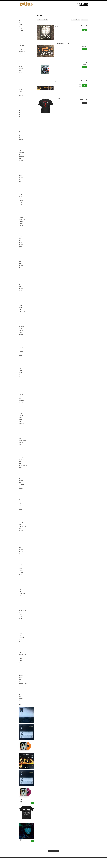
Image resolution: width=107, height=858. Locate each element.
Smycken (20, 599)
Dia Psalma (20, 164)
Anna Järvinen (21, 39)
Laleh (20, 366)
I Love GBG (20, 305)
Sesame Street (21, 576)
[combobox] (84, 19)
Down (20, 183)
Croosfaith (20, 127)
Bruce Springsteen (22, 99)
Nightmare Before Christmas (23, 465)
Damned (20, 137)
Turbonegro (20, 673)
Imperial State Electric (22, 311)
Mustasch (20, 446)
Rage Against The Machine (23, 526)
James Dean (21, 320)
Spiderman (20, 616)
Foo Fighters (21, 221)
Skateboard (20, 583)
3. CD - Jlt (20, 839)
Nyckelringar (21, 476)
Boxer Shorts (21, 95)
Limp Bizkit (20, 374)
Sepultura (20, 574)
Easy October (21, 194)
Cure (19, 131)
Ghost (20, 240)
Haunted (20, 286)
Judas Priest (21, 336)
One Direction (21, 480)
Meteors (20, 421)
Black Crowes (21, 78)
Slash (20, 587)
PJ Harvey (20, 499)
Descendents (21, 160)
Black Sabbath (21, 83)
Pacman (20, 486)
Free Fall (20, 227)
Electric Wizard (21, 200)
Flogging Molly (21, 217)
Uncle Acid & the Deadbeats (23, 683)
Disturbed (20, 173)
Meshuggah (21, 417)
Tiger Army (20, 662)
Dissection (20, 171)
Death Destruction (21, 152)
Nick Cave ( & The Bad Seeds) (23, 461)
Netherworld (21, 457)
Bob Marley (20, 91)
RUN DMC (20, 555)
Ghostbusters (21, 242)
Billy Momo (20, 76)
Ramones (20, 534)
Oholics (20, 478)
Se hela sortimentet (53, 851)
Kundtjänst (22, 8)
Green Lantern (21, 263)
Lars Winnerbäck (21, 368)
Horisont (20, 299)
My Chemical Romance (22, 448)
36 (76, 19)
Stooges (20, 629)
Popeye (20, 507)
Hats (19, 284)
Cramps (20, 125)
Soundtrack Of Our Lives (22, 610)
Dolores (20, 179)
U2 (19, 681)
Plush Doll (20, 503)
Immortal (20, 309)
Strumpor (20, 633)
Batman (20, 62)
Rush (20, 557)
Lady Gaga (20, 364)
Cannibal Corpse (21, 106)
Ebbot (20, 198)
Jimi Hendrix (21, 324)
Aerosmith (20, 24)
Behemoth (20, 72)
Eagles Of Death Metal (22, 192)
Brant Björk (20, 97)
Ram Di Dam (21, 530)
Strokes (20, 631)
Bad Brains (20, 55)
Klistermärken (21, 351)
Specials (20, 614)
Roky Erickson (21, 549)
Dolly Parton (21, 177)
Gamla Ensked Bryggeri (22, 234)
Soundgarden (21, 608)
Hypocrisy (20, 303)
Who (19, 700)
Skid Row (20, 585)
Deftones (20, 154)
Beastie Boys (21, 68)
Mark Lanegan (21, 404)
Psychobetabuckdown (22, 513)
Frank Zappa (21, 223)
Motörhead (20, 436)
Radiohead (20, 524)
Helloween (20, 290)
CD (19, 110)
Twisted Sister (21, 675)
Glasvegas (20, 246)
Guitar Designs (21, 269)
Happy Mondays (21, 280)
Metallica (20, 419)
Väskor (20, 692)
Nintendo (20, 469)
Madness (20, 390)
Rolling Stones (21, 551)
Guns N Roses (21, 271)
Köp (32, 841)
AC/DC (20, 22)
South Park (20, 612)
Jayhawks (20, 322)
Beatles (20, 70)
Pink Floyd (21, 497)
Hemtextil (20, 292)
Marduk (20, 398)
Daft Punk (20, 135)
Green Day (20, 261)
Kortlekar (20, 355)
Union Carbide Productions (23, 685)
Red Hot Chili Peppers (22, 541)
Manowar (20, 396)
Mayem (20, 411)
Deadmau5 (20, 150)
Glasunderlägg (21, 244)
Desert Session (21, 162)
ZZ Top (20, 704)
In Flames (20, 313)
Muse (20, 444)
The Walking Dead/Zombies (23, 650)
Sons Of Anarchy (21, 606)
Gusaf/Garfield (21, 273)
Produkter (27, 8)
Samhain (20, 562)
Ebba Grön (20, 196)
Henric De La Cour (22, 294)
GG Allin (20, 238)
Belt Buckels (21, 74)
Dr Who (20, 185)
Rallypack (20, 528)
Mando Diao (21, 394)
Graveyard (20, 259)
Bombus (20, 93)
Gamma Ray (21, 236)
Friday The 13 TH (21, 229)
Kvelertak (20, 359)
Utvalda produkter (21, 20)
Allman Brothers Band (22, 34)
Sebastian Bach (21, 572)
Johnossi (20, 332)
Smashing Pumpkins (22, 593)
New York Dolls (21, 459)
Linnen (20, 378)
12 (73, 19)
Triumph (20, 671)
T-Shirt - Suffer (58, 98)
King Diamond (21, 347)
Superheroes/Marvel (22, 637)
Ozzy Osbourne (21, 484)
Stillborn (20, 627)
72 (78, 19)
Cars (19, 108)
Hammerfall (20, 278)
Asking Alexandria (21, 45)
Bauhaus (20, 64)
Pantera (20, 490)
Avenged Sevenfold (22, 51)
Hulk (19, 301)
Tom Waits (20, 664)
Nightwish (20, 467)
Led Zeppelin (21, 370)
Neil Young (20, 455)
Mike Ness (20, 425)
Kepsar (20, 343)
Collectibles (20, 120)
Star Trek (20, 622)
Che (19, 112)
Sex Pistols (20, 578)
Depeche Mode (21, 156)
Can (19, 104)
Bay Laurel (20, 66)
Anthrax (20, 41)
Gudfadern (20, 267)
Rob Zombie (21, 545)
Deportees (20, 158)
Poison (20, 505)
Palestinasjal (21, 488)
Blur (19, 85)
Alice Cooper (21, 28)
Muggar (20, 438)
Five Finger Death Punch (22, 213)
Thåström (20, 658)
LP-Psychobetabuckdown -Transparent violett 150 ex (26, 383)
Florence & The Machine (22, 219)
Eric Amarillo (21, 206)
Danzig (20, 141)
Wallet (20, 694)
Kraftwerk (20, 357)
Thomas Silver (21, 656)
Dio (19, 169)
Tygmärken (20, 677)
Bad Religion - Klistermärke (60, 24)
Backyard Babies (21, 53)
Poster (20, 511)
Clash (20, 116)
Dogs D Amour (21, 175)
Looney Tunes (21, 380)
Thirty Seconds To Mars (22, 654)
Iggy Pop (20, 307)
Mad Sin (20, 388)
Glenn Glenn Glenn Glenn (23, 248)
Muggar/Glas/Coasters (22, 440)
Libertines (20, 372)
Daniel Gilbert (21, 139)
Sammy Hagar (21, 564)
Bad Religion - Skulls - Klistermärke (62, 43)
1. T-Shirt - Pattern (21, 801)
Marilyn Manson (21, 402)
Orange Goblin (21, 482)
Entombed (20, 204)
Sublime (20, 635)
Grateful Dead (21, 257)
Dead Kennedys (21, 148)
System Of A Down (21, 641)
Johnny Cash (21, 330)
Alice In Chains (21, 30)
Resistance (20, 543)
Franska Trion (21, 225)
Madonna (20, 392)
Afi (19, 26)
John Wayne (21, 328)
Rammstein (20, 532)
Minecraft (20, 427)
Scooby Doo (21, 570)
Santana (20, 566)
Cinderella (20, 114)
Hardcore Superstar (22, 282)
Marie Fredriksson (21, 400)
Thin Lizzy (20, 652)
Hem (38, 13)
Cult (19, 129)
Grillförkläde (21, 265)
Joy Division (21, 334)
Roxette (20, 553)
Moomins (20, 434)
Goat (19, 250)
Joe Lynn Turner (21, 326)
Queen (20, 520)
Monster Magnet (21, 432)
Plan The (20, 501)
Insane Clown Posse (22, 315)
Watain (20, 696)
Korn (19, 353)
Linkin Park (20, 376)
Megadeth (20, 413)
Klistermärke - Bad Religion (60, 80)
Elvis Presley (21, 202)
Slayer (20, 589)
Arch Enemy (21, 43)
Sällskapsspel (21, 643)
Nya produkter (32, 8)
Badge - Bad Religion (59, 61)
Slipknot (20, 591)
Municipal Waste (21, 442)
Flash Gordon (21, 215)
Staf (19, 620)
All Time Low (21, 32)
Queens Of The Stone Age (23, 522)
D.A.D (20, 133)
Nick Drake (20, 463)
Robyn (20, 547)
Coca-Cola (20, 118)
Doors (20, 181)
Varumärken (21, 18)
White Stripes (21, 698)
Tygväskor (20, 679)
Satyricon (20, 568)
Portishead (20, 509)
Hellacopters (21, 288)
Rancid (20, 536)
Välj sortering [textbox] (84, 19)
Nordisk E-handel (28, 854)
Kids (19, 345)
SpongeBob (21, 618)
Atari (19, 47)
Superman (20, 639)
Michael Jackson (21, 423)
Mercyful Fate (21, 415)
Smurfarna (20, 597)
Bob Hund (20, 89)
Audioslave (20, 49)
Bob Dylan (20, 87)
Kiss (19, 349)
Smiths (20, 595)
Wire (19, 702)
